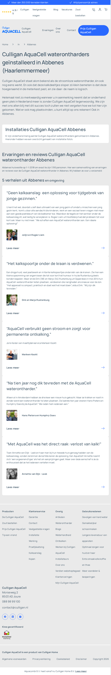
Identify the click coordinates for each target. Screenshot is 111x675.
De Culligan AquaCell (13, 517)
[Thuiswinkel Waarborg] (55, 635)
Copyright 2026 (101, 658)
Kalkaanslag (35, 552)
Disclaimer (81, 658)
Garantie (33, 517)
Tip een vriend (9, 535)
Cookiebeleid (63, 658)
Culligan (24, 9)
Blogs (58, 529)
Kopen (32, 558)
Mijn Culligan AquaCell (67, 582)
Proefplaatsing (36, 546)
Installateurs (62, 558)
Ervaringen (48, 30)
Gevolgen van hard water (95, 517)
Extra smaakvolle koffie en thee (94, 561)
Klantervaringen (64, 576)
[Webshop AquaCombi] (106, 9)
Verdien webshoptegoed (68, 570)
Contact (71, 30)
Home (5, 44)
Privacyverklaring (41, 658)
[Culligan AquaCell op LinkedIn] (13, 617)
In (19, 44)
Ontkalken (61, 540)
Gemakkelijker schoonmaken (89, 526)
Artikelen (60, 517)
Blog (55, 9)
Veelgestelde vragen (39, 10)
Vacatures (67, 9)
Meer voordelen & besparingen (91, 573)
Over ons (58, 30)
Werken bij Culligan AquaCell (65, 549)
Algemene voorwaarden (14, 658)
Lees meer (12, 248)
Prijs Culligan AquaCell (88, 30)
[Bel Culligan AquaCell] (93, 9)
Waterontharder (64, 523)
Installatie (34, 535)
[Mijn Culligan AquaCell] (100, 9)
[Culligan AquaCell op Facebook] (5, 617)
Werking (33, 540)
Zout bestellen (80, 10)
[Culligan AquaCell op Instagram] (20, 617)
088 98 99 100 (11, 601)
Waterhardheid (63, 535)
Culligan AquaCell (26, 30)
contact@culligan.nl (15, 607)
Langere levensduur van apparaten (94, 538)
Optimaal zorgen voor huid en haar (93, 549)
